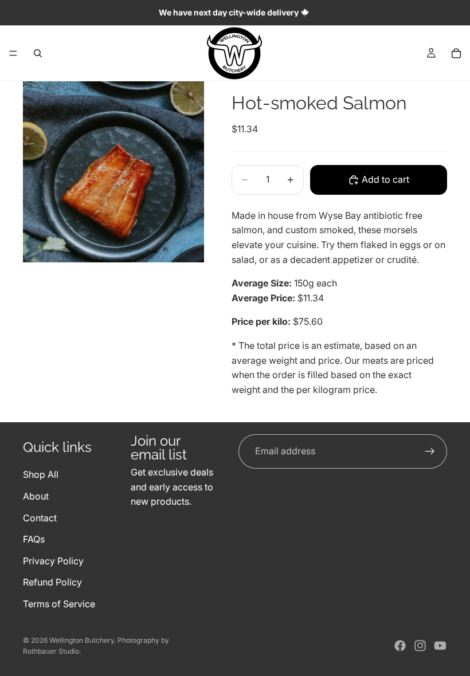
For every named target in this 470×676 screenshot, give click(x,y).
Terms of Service (59, 603)
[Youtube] (440, 646)
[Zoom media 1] (113, 171)
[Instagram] (420, 646)
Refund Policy (52, 582)
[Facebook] (400, 646)
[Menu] (13, 53)
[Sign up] (430, 451)
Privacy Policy (53, 560)
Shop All (40, 474)
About (36, 495)
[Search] (37, 53)
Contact (40, 517)
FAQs (34, 539)
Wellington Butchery (81, 640)
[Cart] (456, 53)
